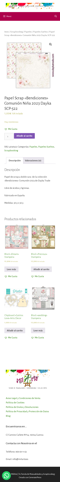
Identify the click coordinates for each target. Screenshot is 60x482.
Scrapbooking (16, 32)
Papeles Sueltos (40, 32)
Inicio (6, 32)
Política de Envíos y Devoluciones (22, 407)
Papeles (28, 32)
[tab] (14, 160)
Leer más (11, 269)
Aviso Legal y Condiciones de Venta (23, 398)
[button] (10, 129)
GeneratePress (35, 477)
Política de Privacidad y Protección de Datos (27, 411)
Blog (8, 416)
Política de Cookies (15, 402)
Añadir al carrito (24, 136)
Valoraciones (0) (33, 160)
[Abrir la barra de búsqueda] (55, 16)
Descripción (15, 160)
